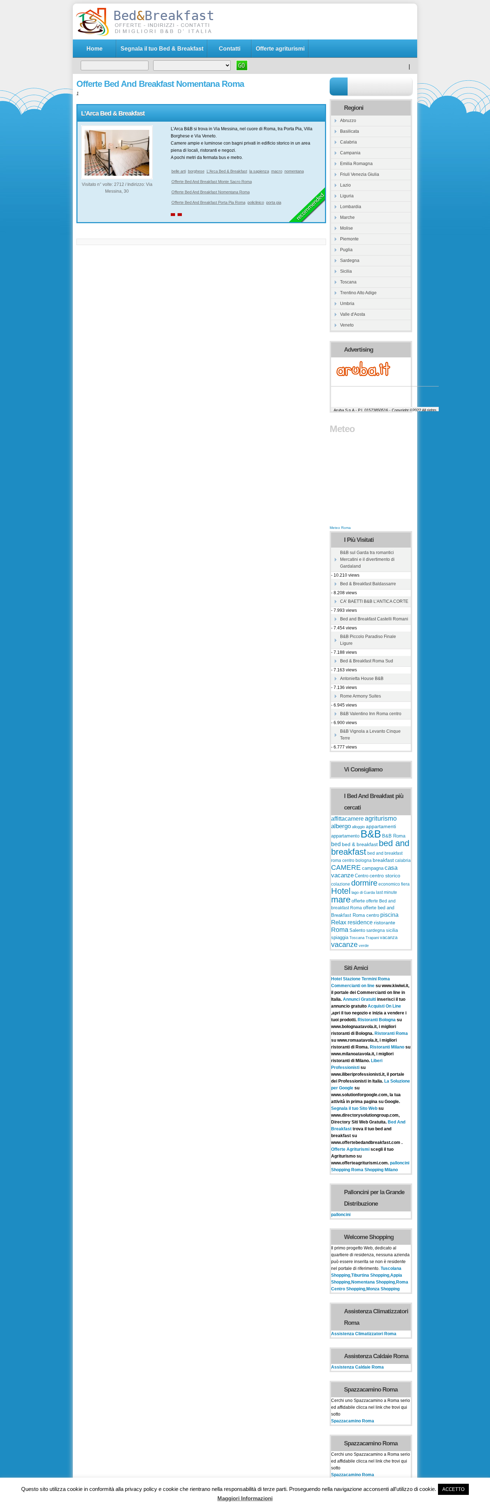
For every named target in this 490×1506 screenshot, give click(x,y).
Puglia (346, 249)
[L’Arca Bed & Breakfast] (117, 174)
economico (389, 884)
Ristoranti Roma (391, 1033)
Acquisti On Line (384, 1006)
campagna (372, 868)
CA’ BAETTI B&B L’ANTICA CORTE (374, 601)
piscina (389, 915)
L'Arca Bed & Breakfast (227, 171)
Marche (347, 217)
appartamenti (381, 826)
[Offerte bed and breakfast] (144, 35)
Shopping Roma (347, 1169)
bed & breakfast (360, 844)
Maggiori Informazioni (245, 1498)
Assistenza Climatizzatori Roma (363, 1333)
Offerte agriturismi (280, 49)
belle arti (178, 171)
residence (360, 922)
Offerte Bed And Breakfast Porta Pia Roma (208, 202)
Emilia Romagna (356, 163)
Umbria (347, 303)
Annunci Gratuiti (360, 999)
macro (276, 171)
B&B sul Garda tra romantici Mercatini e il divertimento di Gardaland (367, 559)
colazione (340, 884)
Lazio (345, 185)
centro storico (384, 875)
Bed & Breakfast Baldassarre (368, 583)
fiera (405, 884)
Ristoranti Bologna (377, 1019)
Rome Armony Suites (360, 696)
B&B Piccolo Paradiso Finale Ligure (368, 640)
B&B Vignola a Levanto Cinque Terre (370, 735)
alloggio (358, 827)
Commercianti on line (352, 985)
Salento (357, 930)
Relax (339, 922)
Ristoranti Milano (387, 1047)
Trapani (372, 937)
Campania (350, 152)
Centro (361, 875)
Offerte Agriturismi (350, 1149)
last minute (386, 892)
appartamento (345, 836)
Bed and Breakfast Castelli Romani (374, 618)
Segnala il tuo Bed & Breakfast (162, 49)
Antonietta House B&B (361, 678)
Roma (339, 929)
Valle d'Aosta (352, 314)
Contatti (229, 49)
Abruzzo (348, 120)
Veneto (347, 325)
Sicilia (346, 271)
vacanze (344, 944)
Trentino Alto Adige (358, 292)
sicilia (392, 930)
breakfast (383, 860)
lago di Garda (363, 892)
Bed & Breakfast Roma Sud (366, 660)
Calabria (348, 142)
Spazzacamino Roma (352, 1420)
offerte (358, 901)
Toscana (348, 282)
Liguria (347, 195)
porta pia (273, 202)
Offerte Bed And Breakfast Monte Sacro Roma (211, 181)
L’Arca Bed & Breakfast (113, 113)
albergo (341, 826)
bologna (363, 860)
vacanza (388, 937)
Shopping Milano (381, 1169)
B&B (371, 834)
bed (336, 844)
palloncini (399, 1162)
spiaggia (339, 937)
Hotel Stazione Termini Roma (360, 978)
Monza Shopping (383, 1288)
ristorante (384, 922)
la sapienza (259, 171)
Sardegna (349, 260)
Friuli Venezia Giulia (359, 174)
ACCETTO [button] (453, 1489)
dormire (364, 882)
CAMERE (346, 867)
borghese (196, 171)
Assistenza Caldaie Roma (357, 1367)
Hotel (340, 891)
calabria (403, 860)
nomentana (294, 171)
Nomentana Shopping (373, 1282)
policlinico (256, 202)
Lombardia (350, 206)
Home (94, 49)
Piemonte (349, 238)
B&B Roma (393, 836)
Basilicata (349, 131)
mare (340, 899)
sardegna (375, 930)
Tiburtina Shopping (370, 1275)
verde (364, 945)
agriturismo (381, 818)
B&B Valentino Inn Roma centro (370, 713)
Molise (346, 228)
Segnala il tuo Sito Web (354, 1108)
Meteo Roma (340, 528)
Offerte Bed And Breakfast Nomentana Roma (210, 192)
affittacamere (347, 818)
